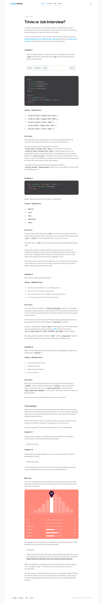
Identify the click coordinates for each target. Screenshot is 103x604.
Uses (55, 3)
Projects (49, 3)
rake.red (55, 39)
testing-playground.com (33, 39)
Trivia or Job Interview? (45, 21)
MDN (55, 329)
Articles (43, 3)
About (60, 3)
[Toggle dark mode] (91, 3)
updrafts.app (46, 39)
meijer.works (79, 598)
